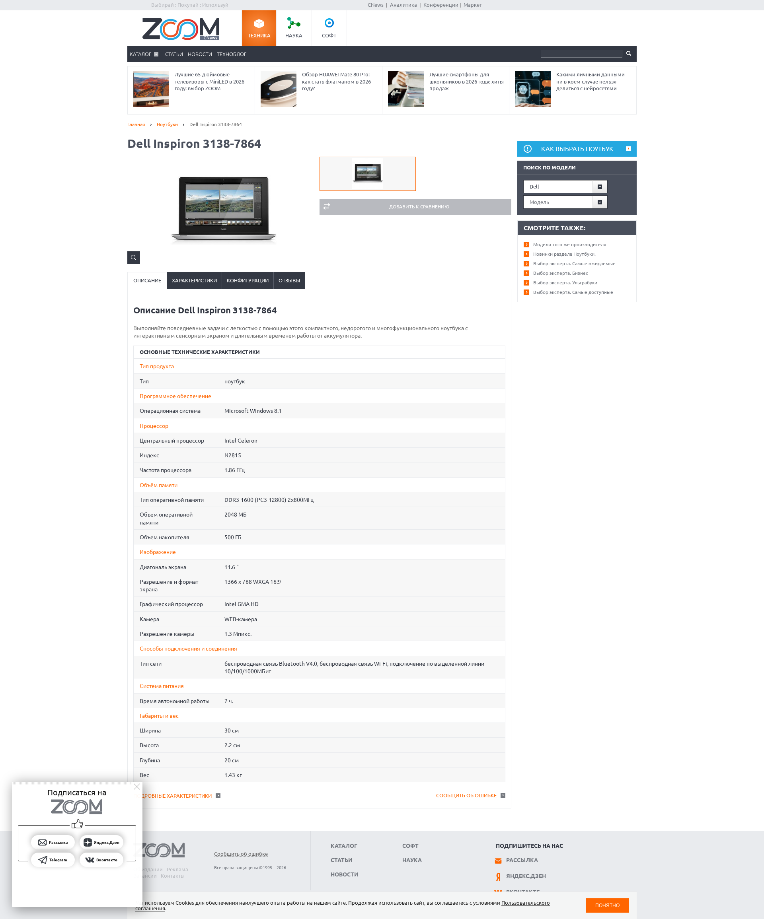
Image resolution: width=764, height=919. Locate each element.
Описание (147, 280)
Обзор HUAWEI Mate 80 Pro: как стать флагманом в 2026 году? (336, 81)
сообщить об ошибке (466, 795)
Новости (200, 54)
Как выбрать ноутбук (577, 148)
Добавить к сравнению (419, 206)
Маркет (473, 5)
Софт (329, 35)
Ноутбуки (167, 124)
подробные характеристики (172, 796)
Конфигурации (248, 280)
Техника (259, 35)
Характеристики (194, 280)
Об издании (148, 869)
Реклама (177, 869)
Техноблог (231, 54)
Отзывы (289, 280)
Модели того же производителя (569, 244)
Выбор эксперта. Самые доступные (573, 292)
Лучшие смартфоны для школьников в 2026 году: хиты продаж (466, 81)
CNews (376, 5)
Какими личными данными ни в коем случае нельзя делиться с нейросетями (590, 81)
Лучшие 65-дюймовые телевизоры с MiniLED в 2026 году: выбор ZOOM (209, 81)
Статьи (174, 54)
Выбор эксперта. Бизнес (560, 273)
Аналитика (403, 5)
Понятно (607, 905)
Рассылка (522, 860)
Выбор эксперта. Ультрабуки (565, 282)
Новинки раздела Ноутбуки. (564, 253)
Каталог (140, 54)
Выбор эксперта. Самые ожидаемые (574, 263)
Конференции (440, 5)
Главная (136, 124)
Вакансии (145, 875)
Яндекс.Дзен (526, 876)
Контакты (173, 875)
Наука (293, 35)
